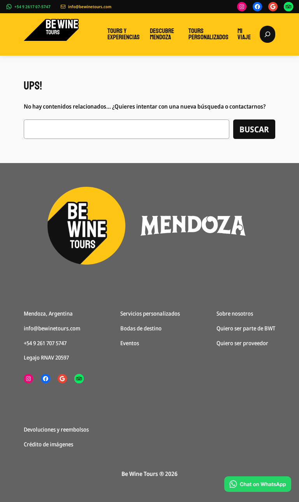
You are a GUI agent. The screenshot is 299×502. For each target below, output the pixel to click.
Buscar (254, 129)
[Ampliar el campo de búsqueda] (267, 34)
